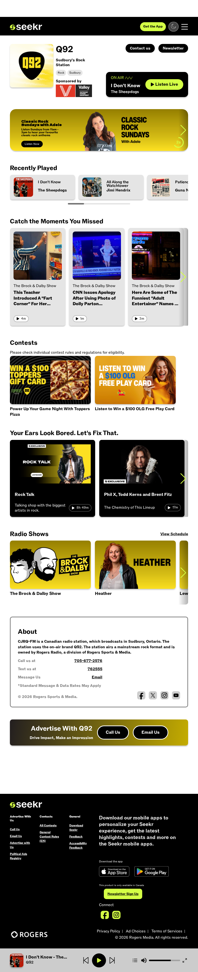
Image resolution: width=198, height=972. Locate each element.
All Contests (48, 825)
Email (97, 677)
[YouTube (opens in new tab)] (176, 695)
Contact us (140, 48)
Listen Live (166, 84)
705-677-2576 (88, 660)
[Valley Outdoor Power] (74, 90)
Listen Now (32, 144)
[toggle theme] (173, 27)
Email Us (150, 732)
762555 (95, 669)
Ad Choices (136, 931)
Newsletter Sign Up (123, 894)
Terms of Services (166, 931)
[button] (39, 960)
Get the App (153, 26)
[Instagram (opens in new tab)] (164, 695)
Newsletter (173, 48)
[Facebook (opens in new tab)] (141, 695)
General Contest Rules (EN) (49, 836)
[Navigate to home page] (26, 26)
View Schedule (174, 534)
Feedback (76, 836)
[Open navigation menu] (184, 26)
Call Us (113, 732)
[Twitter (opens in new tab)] (153, 695)
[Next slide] (183, 130)
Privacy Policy (108, 931)
